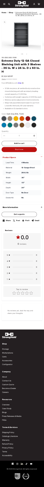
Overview (6, 405)
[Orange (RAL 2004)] (22, 118)
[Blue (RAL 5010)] (34, 118)
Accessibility (7, 455)
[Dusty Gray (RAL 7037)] (16, 125)
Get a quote (19, 214)
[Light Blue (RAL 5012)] (4, 125)
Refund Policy (7, 444)
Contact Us (6, 381)
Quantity (5, 131)
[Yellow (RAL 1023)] (16, 118)
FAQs (4, 420)
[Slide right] (26, 54)
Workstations (7, 353)
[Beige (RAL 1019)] (10, 118)
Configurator (7, 364)
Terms (4, 452)
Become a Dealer (9, 388)
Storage (5, 349)
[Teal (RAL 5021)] (10, 125)
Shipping (4, 79)
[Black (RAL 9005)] (34, 125)
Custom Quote (8, 384)
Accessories (7, 360)
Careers (5, 392)
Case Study (6, 408)
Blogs (4, 412)
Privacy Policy (7, 448)
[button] (4, 4)
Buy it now (19, 149)
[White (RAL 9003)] (28, 125)
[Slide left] (17, 54)
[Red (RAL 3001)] (28, 118)
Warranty (6, 440)
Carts (4, 357)
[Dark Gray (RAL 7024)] (4, 118)
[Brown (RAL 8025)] (22, 125)
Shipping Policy (8, 432)
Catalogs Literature (10, 436)
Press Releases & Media (11, 416)
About (4, 377)
